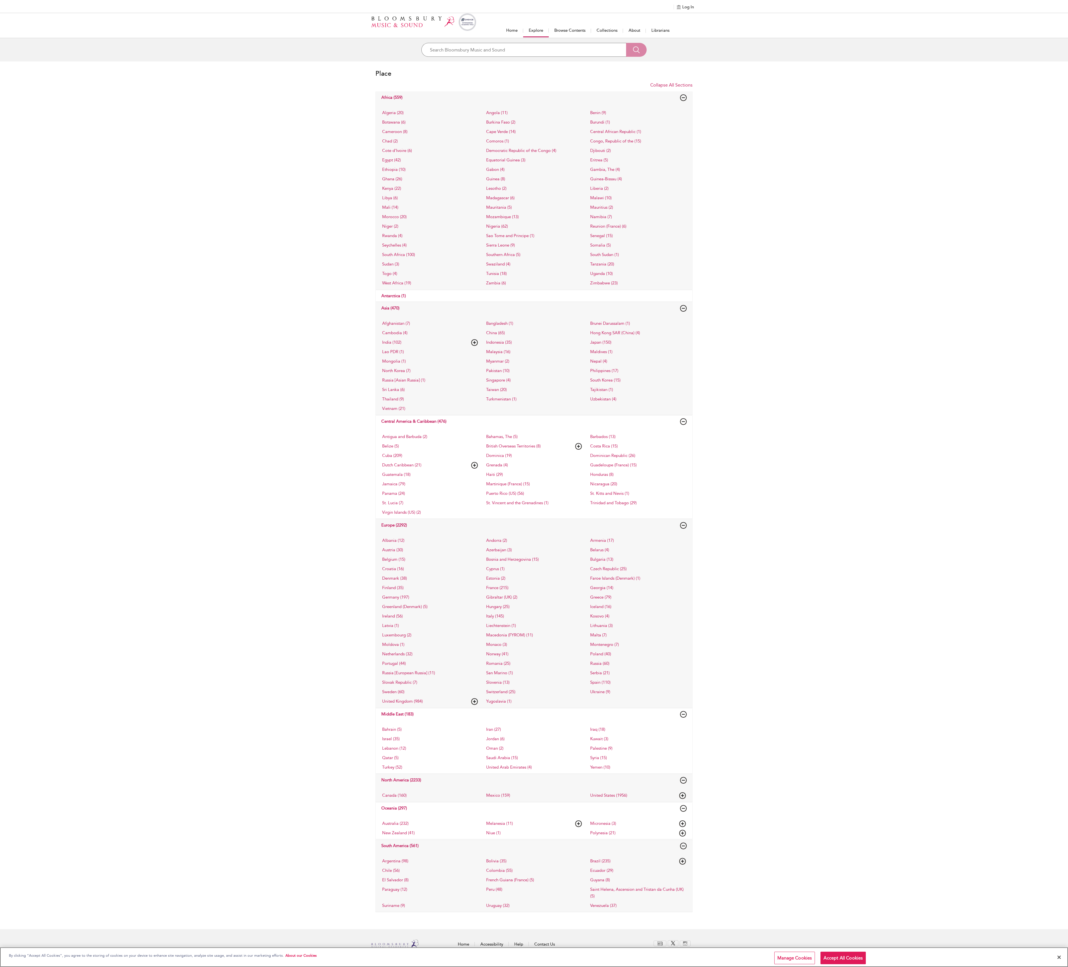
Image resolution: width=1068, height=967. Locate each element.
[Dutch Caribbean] (474, 465)
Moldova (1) (393, 644)
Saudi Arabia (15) (502, 757)
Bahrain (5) (392, 729)
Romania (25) (498, 663)
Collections (607, 30)
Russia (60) (599, 663)
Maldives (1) (601, 351)
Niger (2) (390, 226)
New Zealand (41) (398, 832)
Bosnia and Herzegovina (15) (512, 559)
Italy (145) (495, 616)
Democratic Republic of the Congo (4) (521, 150)
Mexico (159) (498, 795)
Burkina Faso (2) (500, 122)
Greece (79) (600, 597)
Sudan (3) (390, 264)
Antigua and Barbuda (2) (404, 436)
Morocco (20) (394, 216)
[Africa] (683, 97)
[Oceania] (683, 808)
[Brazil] (682, 861)
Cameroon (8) (394, 131)
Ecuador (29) (601, 870)
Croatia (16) (393, 568)
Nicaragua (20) (603, 483)
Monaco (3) (496, 644)
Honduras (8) (602, 474)
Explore (536, 30)
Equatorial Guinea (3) (505, 160)
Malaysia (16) (498, 351)
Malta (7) (598, 635)
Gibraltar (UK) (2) (501, 597)
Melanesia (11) (499, 823)
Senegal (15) (601, 235)
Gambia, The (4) (605, 169)
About (634, 30)
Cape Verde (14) (501, 131)
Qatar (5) (390, 757)
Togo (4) (389, 273)
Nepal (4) (598, 361)
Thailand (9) (393, 399)
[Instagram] (685, 943)
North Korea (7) (396, 370)
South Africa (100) (398, 254)
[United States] (682, 795)
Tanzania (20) (602, 264)
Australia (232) (395, 823)
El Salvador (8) (395, 879)
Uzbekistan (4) (603, 399)
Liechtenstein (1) (501, 625)
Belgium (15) (393, 559)
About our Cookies (301, 955)
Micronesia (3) (603, 823)
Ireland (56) (392, 616)
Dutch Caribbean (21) (401, 464)
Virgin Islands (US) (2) (401, 512)
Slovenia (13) (498, 682)
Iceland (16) (600, 606)
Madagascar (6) (500, 197)
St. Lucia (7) (392, 502)
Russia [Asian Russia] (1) (403, 380)
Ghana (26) (392, 178)
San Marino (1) (499, 672)
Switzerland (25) (500, 691)
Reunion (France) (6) (608, 226)
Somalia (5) (600, 245)
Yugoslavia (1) (498, 701)
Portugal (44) (394, 663)
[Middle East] (683, 714)
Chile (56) (391, 870)
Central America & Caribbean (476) (413, 421)
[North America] (683, 780)
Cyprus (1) (495, 568)
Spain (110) (600, 682)
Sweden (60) (393, 691)
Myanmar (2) (497, 361)
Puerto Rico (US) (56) (505, 493)
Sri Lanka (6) (393, 389)
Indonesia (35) (499, 342)
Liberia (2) (599, 188)
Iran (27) (493, 729)
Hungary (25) (498, 606)
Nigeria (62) (497, 226)
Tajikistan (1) (601, 389)
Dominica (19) (499, 455)
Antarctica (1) (393, 295)
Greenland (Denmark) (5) (404, 606)
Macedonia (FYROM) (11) (509, 635)
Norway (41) (497, 653)
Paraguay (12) (394, 889)
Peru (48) (494, 889)
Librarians (660, 30)
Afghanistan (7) (396, 323)
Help (518, 944)
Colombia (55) (499, 870)
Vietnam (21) (393, 408)
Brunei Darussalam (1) (610, 323)
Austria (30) (392, 549)
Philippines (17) (604, 370)
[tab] (430, 112)
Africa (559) (391, 97)
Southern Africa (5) (503, 254)
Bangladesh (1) (499, 323)
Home (512, 30)
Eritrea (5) (599, 160)
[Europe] (683, 525)
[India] (474, 342)
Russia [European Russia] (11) (408, 672)
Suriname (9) (393, 905)
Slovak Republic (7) (399, 682)
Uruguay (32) (498, 905)
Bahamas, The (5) (502, 436)
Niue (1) (493, 832)
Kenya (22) (391, 188)
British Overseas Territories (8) (513, 446)
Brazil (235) (600, 860)
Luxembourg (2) (396, 635)
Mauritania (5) (499, 207)
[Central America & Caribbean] (683, 421)
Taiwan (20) (496, 389)
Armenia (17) (602, 540)
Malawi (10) (601, 197)
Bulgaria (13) (601, 559)
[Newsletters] (660, 943)
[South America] (683, 846)
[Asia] (683, 308)
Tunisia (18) (496, 273)
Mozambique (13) (502, 216)
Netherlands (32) (397, 653)
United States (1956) (608, 795)
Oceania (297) (394, 808)
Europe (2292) (394, 525)
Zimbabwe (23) (604, 283)
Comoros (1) (497, 141)
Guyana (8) (600, 879)
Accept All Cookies (843, 958)
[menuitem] (660, 943)
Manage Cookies (794, 958)
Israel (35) (391, 738)
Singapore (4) (498, 380)
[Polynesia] (682, 833)
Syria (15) (598, 757)
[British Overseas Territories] (578, 446)
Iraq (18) (597, 729)
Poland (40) (600, 653)
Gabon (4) (495, 169)
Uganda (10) (601, 273)
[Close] (1059, 957)
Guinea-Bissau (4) (606, 178)
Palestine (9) (601, 748)
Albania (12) (393, 540)
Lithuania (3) (601, 625)
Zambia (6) (496, 283)
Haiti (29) (494, 474)
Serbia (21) (600, 672)
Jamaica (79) (393, 483)
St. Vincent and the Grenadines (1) (517, 502)
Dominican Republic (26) (612, 455)
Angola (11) (497, 112)
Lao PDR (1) (393, 351)
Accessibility (491, 944)
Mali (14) (390, 207)
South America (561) (400, 845)
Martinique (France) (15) (508, 483)
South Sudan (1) (604, 254)
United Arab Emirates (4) (509, 767)
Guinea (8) (495, 178)
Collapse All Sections (671, 85)
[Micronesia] (682, 823)
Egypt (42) (391, 160)
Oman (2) (494, 748)
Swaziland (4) (498, 264)
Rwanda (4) (392, 235)
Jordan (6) (495, 738)
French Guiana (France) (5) (510, 879)
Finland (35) (393, 587)
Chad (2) (390, 141)
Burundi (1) (600, 122)
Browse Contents (569, 30)
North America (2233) (401, 780)
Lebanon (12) (394, 748)
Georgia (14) (601, 587)
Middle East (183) (397, 714)
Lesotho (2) (496, 188)
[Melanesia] (578, 823)
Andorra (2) (496, 540)
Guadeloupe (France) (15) (613, 464)
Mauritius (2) (601, 207)
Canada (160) (394, 795)
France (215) (497, 587)
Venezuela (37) (603, 905)
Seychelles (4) (394, 245)
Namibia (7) (601, 216)
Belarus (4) (599, 549)
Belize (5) (390, 446)
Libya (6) (390, 197)
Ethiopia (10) (394, 169)
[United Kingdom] (474, 701)
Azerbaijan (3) (499, 549)
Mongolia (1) (394, 361)
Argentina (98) (395, 860)
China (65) (495, 332)
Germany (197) (395, 597)
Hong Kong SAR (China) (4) (615, 332)
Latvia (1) (390, 625)
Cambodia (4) (394, 332)
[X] (673, 943)
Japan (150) (600, 342)
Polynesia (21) (602, 832)
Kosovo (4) (599, 616)
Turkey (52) (392, 767)
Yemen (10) (600, 767)
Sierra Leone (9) (500, 245)
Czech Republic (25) (608, 568)
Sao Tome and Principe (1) (510, 235)
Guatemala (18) (396, 474)
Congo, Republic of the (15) (615, 141)
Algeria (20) (393, 112)
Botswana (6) (394, 122)
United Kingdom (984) (402, 701)
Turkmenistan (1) (501, 399)
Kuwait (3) (599, 738)
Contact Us (544, 944)
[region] (534, 957)
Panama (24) (393, 493)
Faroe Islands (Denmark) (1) (615, 578)
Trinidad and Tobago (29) (613, 502)
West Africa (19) (396, 283)
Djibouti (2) (600, 150)
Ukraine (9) (600, 691)
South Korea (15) (605, 380)
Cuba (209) (392, 455)
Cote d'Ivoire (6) (397, 150)
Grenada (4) (497, 464)
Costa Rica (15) (604, 446)
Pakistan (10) (498, 370)
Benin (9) (598, 112)
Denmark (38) (394, 578)
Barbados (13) (602, 436)
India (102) (391, 342)
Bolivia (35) (496, 860)
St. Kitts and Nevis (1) (609, 493)
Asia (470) (390, 308)
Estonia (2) (495, 578)
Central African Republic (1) (615, 131)
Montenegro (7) (604, 644)
